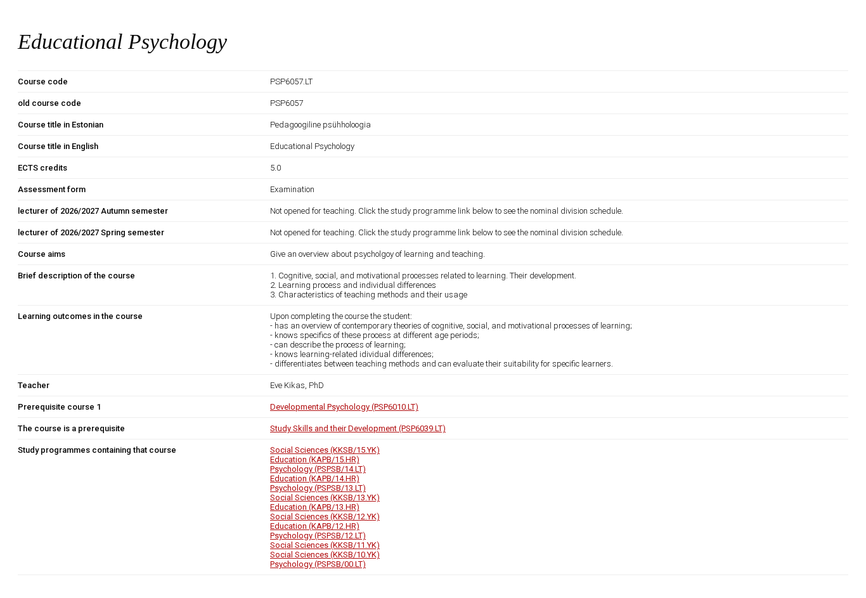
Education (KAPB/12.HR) (314, 526)
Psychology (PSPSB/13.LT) (318, 488)
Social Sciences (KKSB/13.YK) (325, 497)
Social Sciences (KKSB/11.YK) (325, 545)
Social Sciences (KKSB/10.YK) (325, 554)
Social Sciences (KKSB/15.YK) (325, 450)
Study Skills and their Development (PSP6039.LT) (358, 428)
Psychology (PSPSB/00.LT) (318, 564)
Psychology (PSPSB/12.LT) (318, 535)
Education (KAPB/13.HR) (314, 507)
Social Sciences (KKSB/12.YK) (325, 516)
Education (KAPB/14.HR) (314, 478)
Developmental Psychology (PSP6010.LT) (344, 407)
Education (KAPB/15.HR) (314, 459)
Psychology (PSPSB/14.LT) (318, 469)
